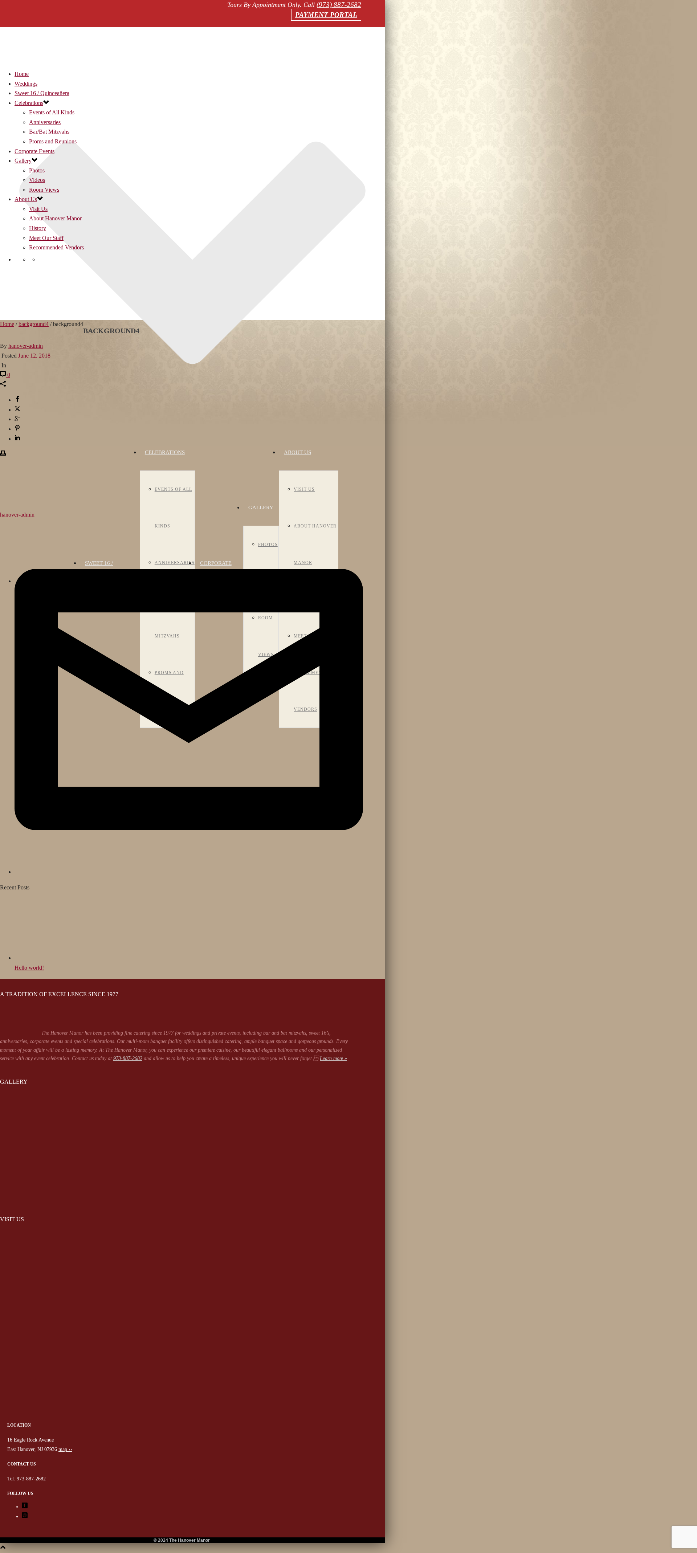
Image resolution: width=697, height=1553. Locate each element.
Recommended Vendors (56, 247)
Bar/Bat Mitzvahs (49, 132)
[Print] (3, 454)
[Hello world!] (54, 958)
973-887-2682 (127, 1058)
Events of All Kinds (51, 112)
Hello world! (29, 968)
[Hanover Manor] (181, 1416)
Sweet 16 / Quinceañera (42, 93)
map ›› (65, 1449)
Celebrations (165, 452)
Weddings (26, 84)
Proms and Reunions (53, 141)
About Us (297, 452)
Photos (37, 170)
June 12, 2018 (34, 355)
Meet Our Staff (46, 238)
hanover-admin (25, 346)
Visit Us (304, 489)
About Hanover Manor (55, 218)
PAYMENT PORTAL (326, 15)
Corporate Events (34, 151)
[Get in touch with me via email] (189, 872)
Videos (37, 180)
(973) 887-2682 (339, 4)
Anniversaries (45, 122)
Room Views (44, 190)
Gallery (260, 507)
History (37, 228)
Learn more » (333, 1058)
